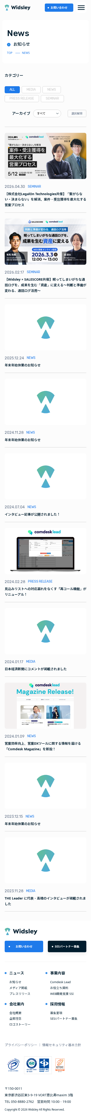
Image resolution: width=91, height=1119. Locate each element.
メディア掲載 (18, 988)
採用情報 (57, 1004)
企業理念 (15, 1018)
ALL (12, 90)
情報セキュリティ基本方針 (61, 1045)
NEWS (51, 90)
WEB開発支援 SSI (62, 994)
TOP (9, 53)
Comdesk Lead (60, 982)
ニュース (16, 973)
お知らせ (15, 982)
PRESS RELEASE (22, 98)
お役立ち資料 (59, 988)
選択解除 (77, 113)
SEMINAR (52, 98)
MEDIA (31, 90)
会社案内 (16, 1004)
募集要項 (56, 1013)
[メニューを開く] (81, 7)
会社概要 (15, 1013)
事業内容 (57, 973)
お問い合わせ (59, 8)
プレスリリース (19, 994)
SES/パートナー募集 (63, 1018)
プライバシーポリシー (21, 1045)
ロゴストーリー (20, 1024)
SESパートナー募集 (67, 946)
